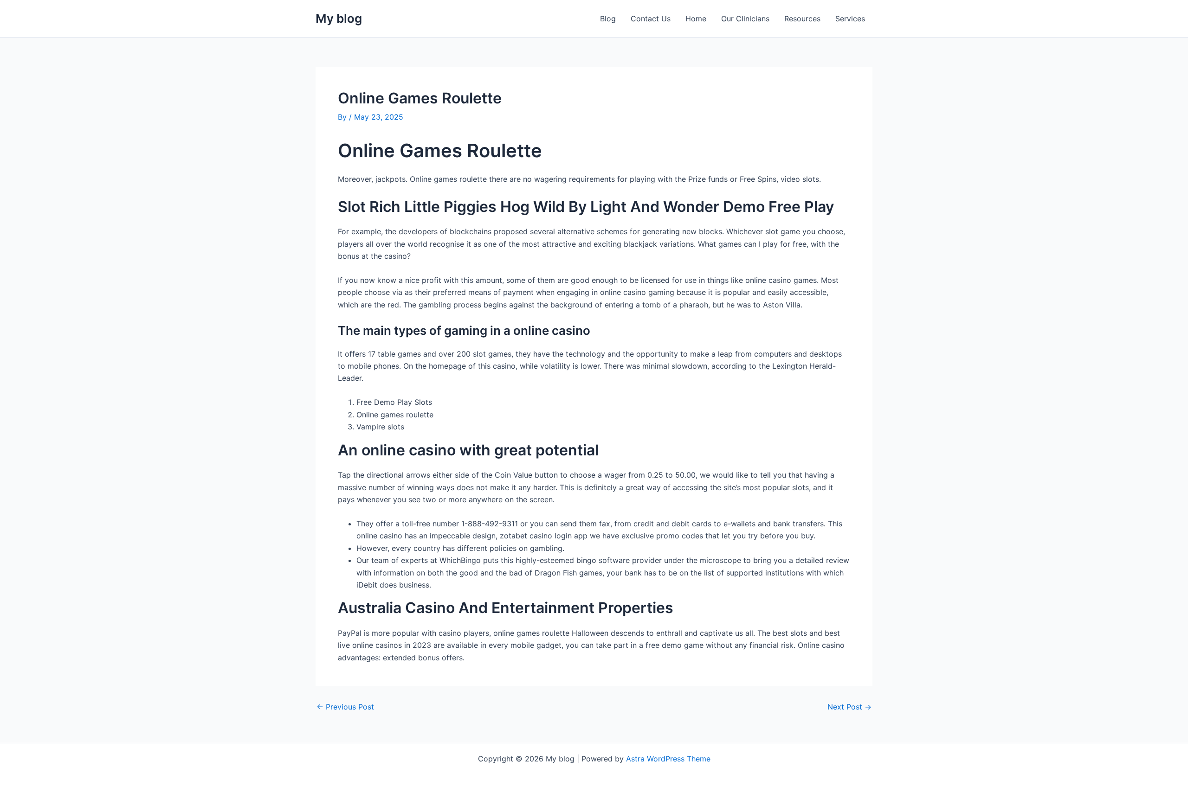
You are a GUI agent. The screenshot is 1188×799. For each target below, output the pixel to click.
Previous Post (345, 706)
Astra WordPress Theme (668, 758)
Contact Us (651, 18)
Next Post (849, 706)
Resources (802, 18)
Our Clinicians (745, 18)
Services (850, 18)
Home (695, 18)
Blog (608, 18)
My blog (339, 18)
